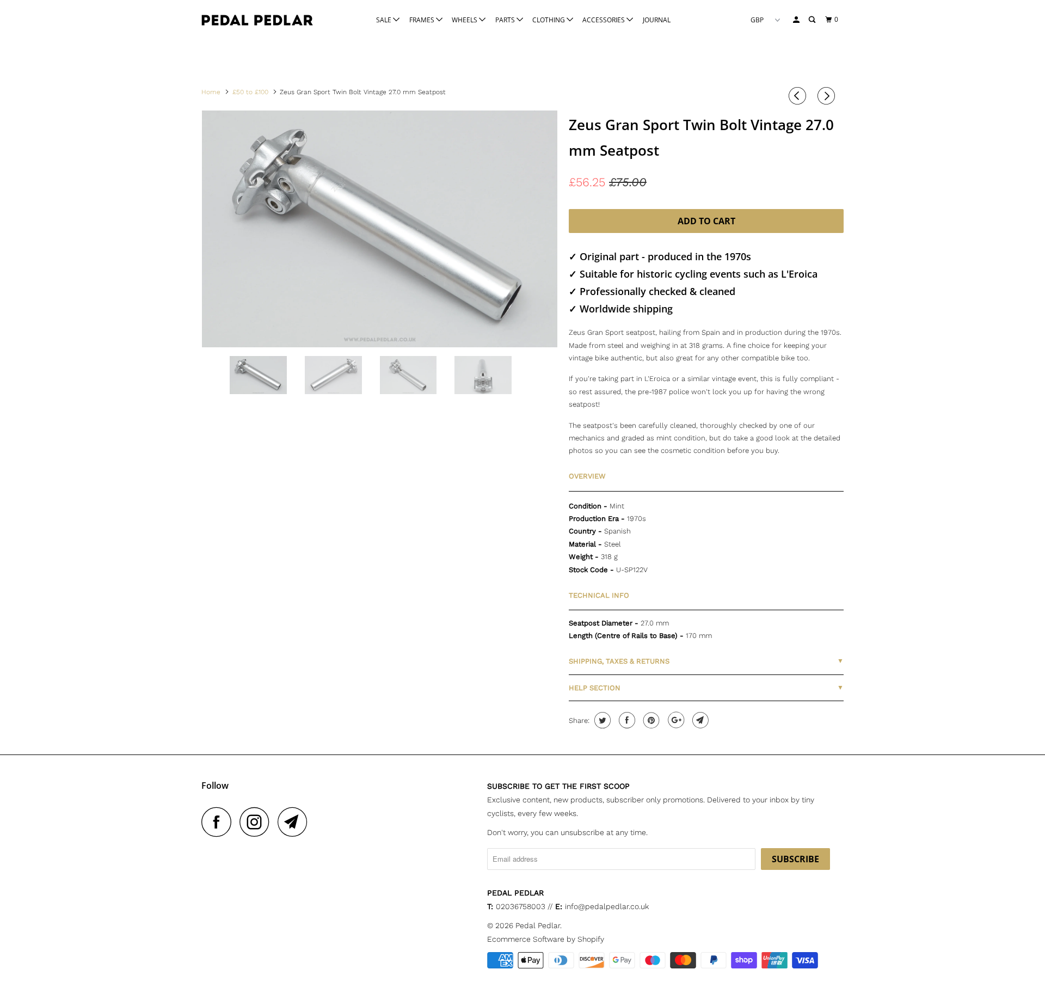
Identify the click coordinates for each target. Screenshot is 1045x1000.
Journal (657, 19)
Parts (506, 19)
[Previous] (799, 96)
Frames (422, 19)
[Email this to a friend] (699, 720)
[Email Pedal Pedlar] (296, 822)
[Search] (813, 20)
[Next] (827, 96)
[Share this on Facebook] (625, 720)
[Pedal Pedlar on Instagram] (257, 822)
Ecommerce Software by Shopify (545, 939)
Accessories (604, 19)
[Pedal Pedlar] (257, 20)
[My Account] (797, 20)
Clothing (549, 19)
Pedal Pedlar (537, 925)
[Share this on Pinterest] (650, 720)
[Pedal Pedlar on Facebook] (219, 822)
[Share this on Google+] (674, 720)
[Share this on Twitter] (601, 720)
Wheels (465, 19)
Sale (384, 19)
